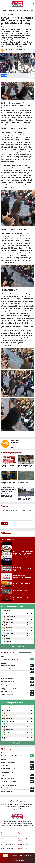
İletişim (15, 808)
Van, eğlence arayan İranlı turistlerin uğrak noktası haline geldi (25, 467)
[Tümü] (33, 533)
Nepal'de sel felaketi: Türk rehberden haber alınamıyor (25, 482)
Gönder (5, 523)
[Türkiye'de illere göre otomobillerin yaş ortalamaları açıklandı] (9, 459)
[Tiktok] (20, 801)
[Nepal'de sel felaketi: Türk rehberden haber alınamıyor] (26, 475)
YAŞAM (12, 806)
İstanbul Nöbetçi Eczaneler (6, 833)
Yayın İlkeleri (17, 809)
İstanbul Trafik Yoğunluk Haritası (25, 839)
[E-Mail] (12, 446)
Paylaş (5, 75)
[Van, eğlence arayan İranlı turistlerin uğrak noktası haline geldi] (26, 459)
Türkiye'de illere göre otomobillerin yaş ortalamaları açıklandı (7, 467)
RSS (7, 855)
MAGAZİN (26, 10)
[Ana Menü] (2, 4)
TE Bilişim (21, 860)
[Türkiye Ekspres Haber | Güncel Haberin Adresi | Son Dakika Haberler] (17, 4)
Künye (19, 808)
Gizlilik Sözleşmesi (8, 808)
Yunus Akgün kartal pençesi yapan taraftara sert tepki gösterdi (8, 495)
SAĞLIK (7, 806)
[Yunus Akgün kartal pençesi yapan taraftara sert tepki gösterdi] (9, 489)
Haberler (3, 14)
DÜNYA (25, 804)
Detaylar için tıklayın (17, 646)
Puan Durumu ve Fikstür (9, 844)
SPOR (19, 10)
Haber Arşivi (23, 848)
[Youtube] (17, 801)
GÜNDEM (4, 10)
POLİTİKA (12, 10)
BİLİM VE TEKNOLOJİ (19, 806)
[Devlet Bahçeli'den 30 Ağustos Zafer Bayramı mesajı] (9, 475)
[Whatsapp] (23, 801)
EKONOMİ (30, 804)
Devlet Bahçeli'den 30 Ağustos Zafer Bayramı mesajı (8, 482)
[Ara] (33, 4)
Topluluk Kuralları (26, 808)
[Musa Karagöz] (5, 443)
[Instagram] (14, 801)
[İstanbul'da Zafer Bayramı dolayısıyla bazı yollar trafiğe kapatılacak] (26, 491)
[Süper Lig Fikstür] (33, 652)
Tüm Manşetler (24, 844)
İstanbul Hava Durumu (26, 833)
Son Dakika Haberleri (8, 848)
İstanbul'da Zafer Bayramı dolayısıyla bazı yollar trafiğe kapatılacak (25, 498)
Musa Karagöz (15, 442)
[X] (11, 801)
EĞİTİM (27, 806)
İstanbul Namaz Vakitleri (9, 838)
